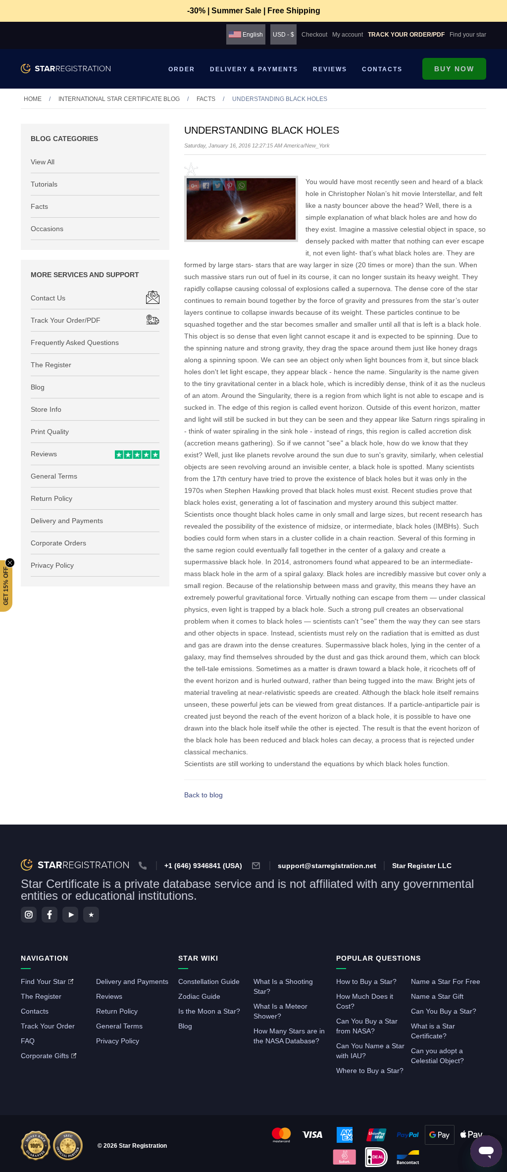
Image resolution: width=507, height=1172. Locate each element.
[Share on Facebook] (206, 187)
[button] (6, 586)
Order (181, 69)
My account (347, 34)
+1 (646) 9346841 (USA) (203, 866)
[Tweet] (218, 187)
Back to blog (203, 795)
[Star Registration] (65, 69)
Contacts (382, 69)
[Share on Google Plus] (194, 187)
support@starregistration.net (327, 866)
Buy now (454, 69)
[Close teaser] (10, 563)
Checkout (314, 34)
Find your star (468, 34)
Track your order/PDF (406, 34)
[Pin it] (230, 187)
